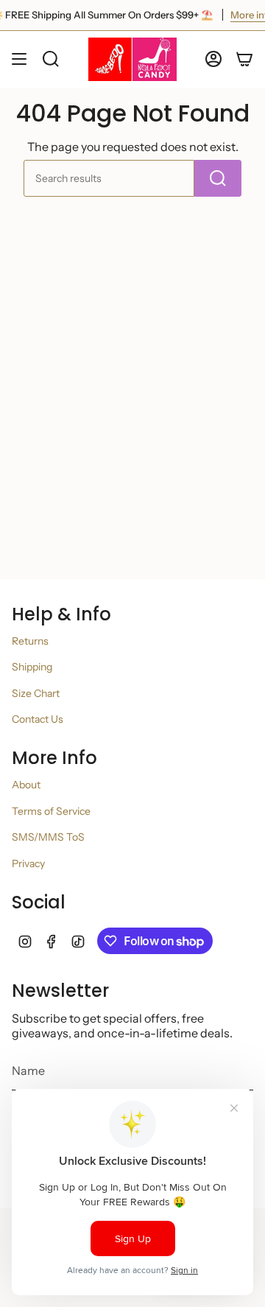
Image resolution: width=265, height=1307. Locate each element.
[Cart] (244, 59)
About (26, 784)
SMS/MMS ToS (48, 837)
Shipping (32, 666)
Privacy (28, 863)
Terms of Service (51, 811)
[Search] (217, 178)
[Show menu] (19, 59)
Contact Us (37, 719)
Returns (30, 641)
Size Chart (36, 693)
